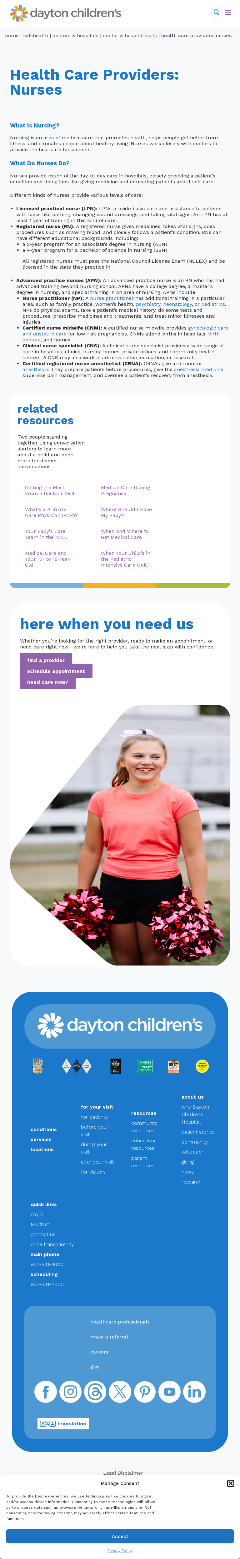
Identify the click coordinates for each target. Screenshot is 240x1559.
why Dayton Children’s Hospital (195, 1114)
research (192, 1182)
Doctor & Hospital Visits (130, 35)
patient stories (198, 1132)
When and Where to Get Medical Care (125, 534)
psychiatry (148, 304)
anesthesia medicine (198, 369)
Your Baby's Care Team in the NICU (46, 534)
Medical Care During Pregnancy (125, 490)
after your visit (97, 1162)
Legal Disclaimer (123, 1473)
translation (72, 1424)
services (41, 1139)
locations (42, 1149)
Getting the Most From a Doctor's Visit (50, 490)
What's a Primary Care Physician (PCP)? (51, 512)
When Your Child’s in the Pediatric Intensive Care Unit (125, 559)
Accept (120, 1536)
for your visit (97, 1107)
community (195, 1142)
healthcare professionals (120, 1322)
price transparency (52, 1244)
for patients (94, 1117)
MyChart (40, 1224)
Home (12, 35)
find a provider (46, 660)
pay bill (39, 1214)
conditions (44, 1129)
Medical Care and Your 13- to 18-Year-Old (48, 559)
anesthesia (35, 369)
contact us (43, 1234)
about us (193, 1097)
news (188, 1172)
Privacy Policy (120, 1550)
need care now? (47, 682)
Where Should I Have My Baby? (126, 512)
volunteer (192, 1152)
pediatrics (213, 304)
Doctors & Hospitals (75, 35)
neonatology (177, 304)
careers (99, 1352)
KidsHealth (35, 35)
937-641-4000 (47, 1284)
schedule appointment (56, 671)
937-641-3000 (47, 1264)
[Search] (216, 12)
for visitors (93, 1172)
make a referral (109, 1337)
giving (188, 1162)
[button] (231, 1483)
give (95, 1367)
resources (144, 1113)
